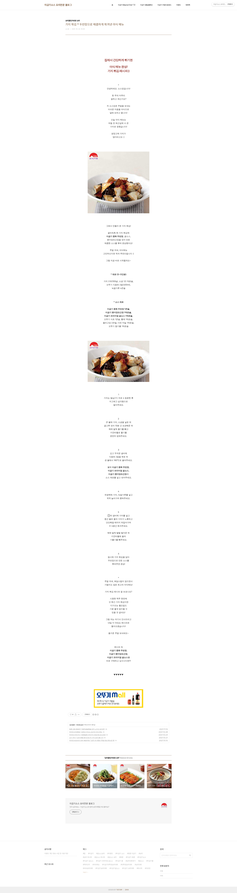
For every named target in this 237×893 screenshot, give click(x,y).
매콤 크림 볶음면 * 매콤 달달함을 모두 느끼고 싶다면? (87, 729)
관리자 (127, 890)
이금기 (91, 853)
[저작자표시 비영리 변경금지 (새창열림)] (95, 715)
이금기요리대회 (102, 868)
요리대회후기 (131, 861)
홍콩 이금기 (132, 853)
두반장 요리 (79, 725)
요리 (141, 853)
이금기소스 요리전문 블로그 (58, 4)
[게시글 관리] (78, 714)
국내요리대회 (88, 868)
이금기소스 (142, 857)
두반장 (148, 868)
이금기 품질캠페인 (146, 5)
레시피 (140, 868)
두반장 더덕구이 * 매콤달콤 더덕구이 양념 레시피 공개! (87, 735)
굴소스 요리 (113, 857)
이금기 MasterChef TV (126, 5)
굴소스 (141, 861)
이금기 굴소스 (88, 861)
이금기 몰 (120, 861)
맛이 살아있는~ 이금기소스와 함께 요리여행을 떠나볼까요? (89, 807)
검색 (190, 855)
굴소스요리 (101, 853)
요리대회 (139, 865)
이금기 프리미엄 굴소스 (105, 861)
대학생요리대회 (127, 865)
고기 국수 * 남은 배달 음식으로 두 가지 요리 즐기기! (86, 737)
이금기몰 (150, 861)
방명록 (188, 5)
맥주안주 (87, 865)
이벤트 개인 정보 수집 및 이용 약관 (56, 853)
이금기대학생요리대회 (110, 865)
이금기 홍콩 (131, 857)
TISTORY (119, 890)
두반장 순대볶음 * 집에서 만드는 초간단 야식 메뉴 (85, 732)
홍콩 (121, 857)
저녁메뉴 (96, 865)
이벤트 (178, 5)
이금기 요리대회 (128, 868)
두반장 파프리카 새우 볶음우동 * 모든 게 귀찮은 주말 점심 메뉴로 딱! (91, 740)
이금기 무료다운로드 (164, 5)
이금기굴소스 (115, 868)
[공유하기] (75, 714)
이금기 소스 (120, 853)
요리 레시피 (88, 857)
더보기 (85, 872)
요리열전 (72, 725)
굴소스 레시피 (100, 857)
